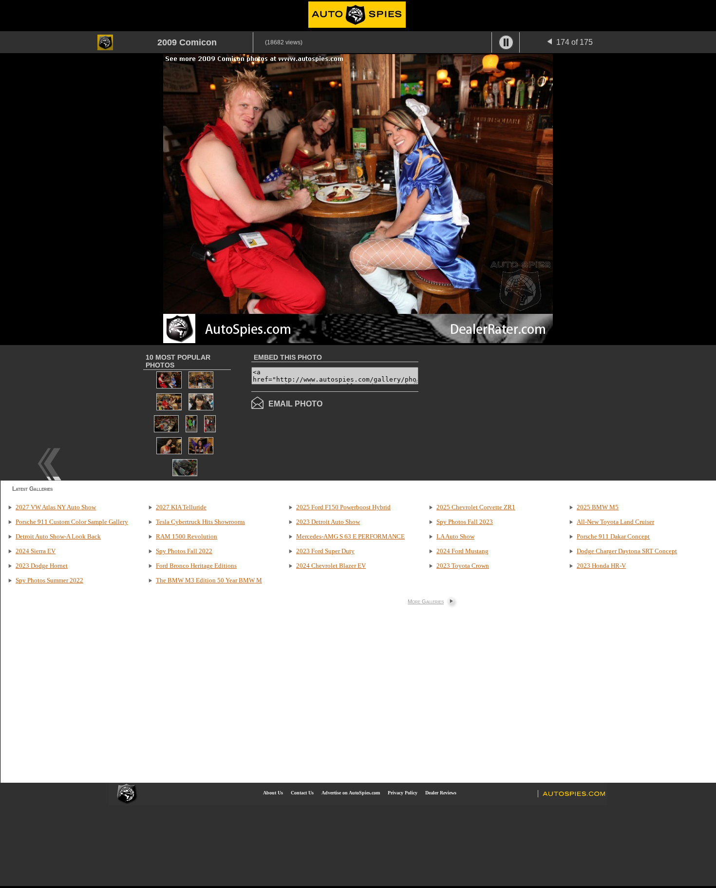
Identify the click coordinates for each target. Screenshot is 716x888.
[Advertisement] (500, 412)
